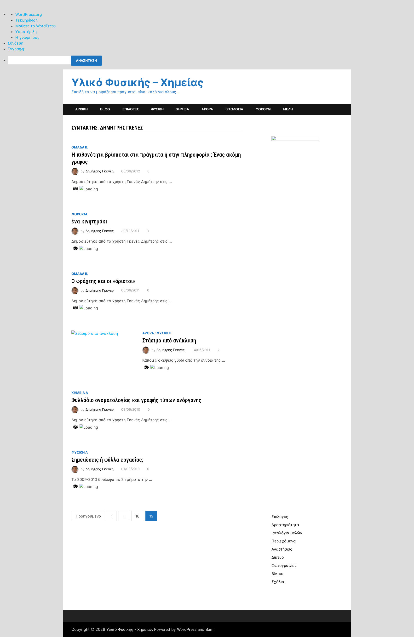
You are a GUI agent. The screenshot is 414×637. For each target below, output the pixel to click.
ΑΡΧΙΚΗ (81, 109)
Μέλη (288, 109)
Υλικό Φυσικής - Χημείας (129, 629)
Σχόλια (277, 581)
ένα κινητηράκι (89, 221)
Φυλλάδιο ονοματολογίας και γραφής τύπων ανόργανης (136, 400)
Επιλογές (279, 516)
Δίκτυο (277, 557)
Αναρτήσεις (281, 549)
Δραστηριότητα (285, 524)
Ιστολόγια (234, 109)
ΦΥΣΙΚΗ (157, 109)
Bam (209, 629)
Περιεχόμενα (283, 541)
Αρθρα (148, 333)
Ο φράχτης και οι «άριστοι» (103, 281)
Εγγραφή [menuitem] (16, 48)
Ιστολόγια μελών (286, 532)
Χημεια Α (79, 393)
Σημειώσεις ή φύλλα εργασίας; (107, 459)
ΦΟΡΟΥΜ (263, 109)
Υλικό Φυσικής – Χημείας (137, 82)
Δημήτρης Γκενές (100, 171)
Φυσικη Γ (164, 333)
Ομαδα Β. (79, 147)
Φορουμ (79, 214)
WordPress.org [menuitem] (28, 14)
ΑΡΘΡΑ (207, 109)
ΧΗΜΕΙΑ (182, 109)
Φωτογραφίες (284, 565)
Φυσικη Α (79, 452)
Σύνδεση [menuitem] (15, 43)
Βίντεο (277, 573)
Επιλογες (130, 109)
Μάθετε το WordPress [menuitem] (35, 25)
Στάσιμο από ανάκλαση (169, 340)
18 (137, 516)
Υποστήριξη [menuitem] (26, 31)
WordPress (186, 629)
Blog (105, 109)
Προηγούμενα (88, 516)
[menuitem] (211, 61)
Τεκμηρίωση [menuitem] (26, 20)
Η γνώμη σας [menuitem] (27, 37)
